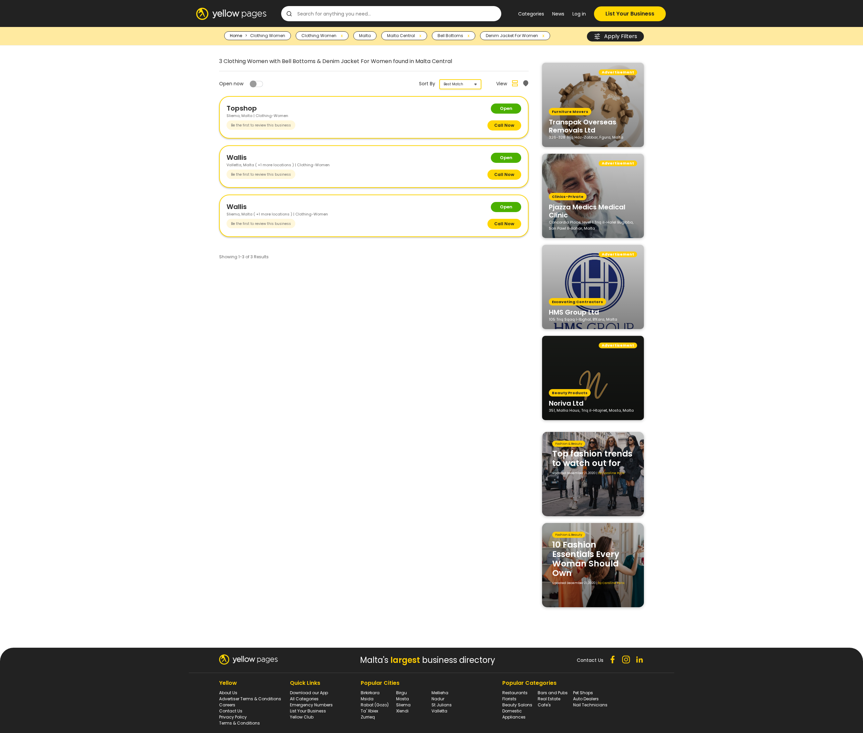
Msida (367, 699)
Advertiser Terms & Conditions (250, 699)
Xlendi (402, 711)
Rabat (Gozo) (375, 705)
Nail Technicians (590, 705)
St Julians (442, 705)
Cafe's (544, 705)
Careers (227, 705)
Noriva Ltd (566, 403)
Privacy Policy (233, 717)
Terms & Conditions (239, 723)
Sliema (403, 705)
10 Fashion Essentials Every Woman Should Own (585, 559)
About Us (228, 693)
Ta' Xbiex (369, 711)
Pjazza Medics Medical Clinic (587, 210)
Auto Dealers (586, 699)
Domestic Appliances (514, 714)
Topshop (242, 108)
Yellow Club (302, 717)
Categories (531, 13)
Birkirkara (370, 693)
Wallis (237, 157)
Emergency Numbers (311, 705)
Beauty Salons (517, 705)
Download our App (309, 693)
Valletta (439, 711)
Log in (579, 13)
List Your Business (629, 14)
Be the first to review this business (261, 125)
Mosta (402, 699)
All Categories (304, 699)
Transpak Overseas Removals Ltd (582, 125)
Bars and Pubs (553, 693)
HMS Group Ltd (574, 311)
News (558, 13)
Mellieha (440, 693)
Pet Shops (583, 693)
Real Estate (549, 699)
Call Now (504, 125)
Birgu (401, 693)
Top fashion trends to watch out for (592, 458)
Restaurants (515, 693)
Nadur (438, 699)
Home (236, 35)
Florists (509, 699)
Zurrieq (368, 717)
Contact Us (230, 711)
